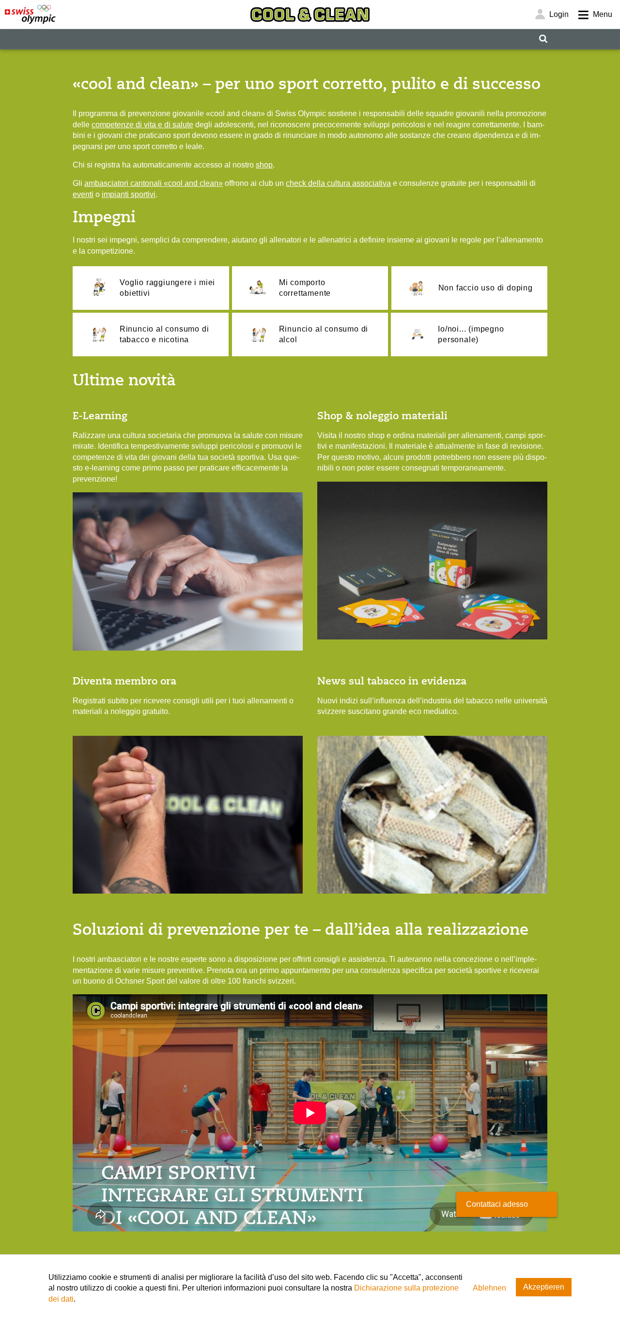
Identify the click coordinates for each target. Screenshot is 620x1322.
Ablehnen (489, 1288)
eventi (83, 194)
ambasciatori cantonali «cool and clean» (153, 183)
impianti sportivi (128, 194)
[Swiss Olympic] (30, 14)
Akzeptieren (543, 1287)
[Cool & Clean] (310, 14)
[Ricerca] (543, 39)
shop (264, 165)
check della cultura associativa (338, 183)
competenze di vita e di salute (142, 125)
